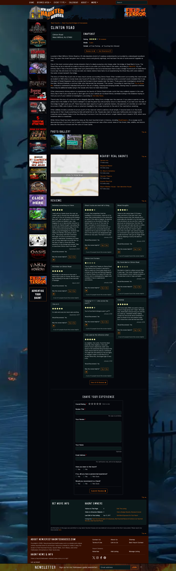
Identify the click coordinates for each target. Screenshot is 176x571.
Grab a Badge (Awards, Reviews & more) (129, 512)
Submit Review (97, 491)
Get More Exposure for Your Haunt (127, 515)
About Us (114, 540)
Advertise (95, 551)
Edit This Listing (121, 508)
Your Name (80, 445)
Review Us (90, 51)
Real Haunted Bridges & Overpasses (74, 23)
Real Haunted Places (97, 520)
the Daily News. (98, 96)
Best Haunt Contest (136, 542)
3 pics (91, 43)
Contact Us (96, 540)
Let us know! (35, 562)
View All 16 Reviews (98, 382)
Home (31, 2)
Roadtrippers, (123, 120)
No (74, 257)
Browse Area (43, 2)
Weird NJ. (132, 66)
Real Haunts (55, 23)
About (84, 2)
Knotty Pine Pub (106, 181)
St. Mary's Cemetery (107, 171)
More (93, 2)
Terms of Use (97, 542)
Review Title (80, 409)
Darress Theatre (106, 176)
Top (143, 132)
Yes (70, 257)
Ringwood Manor (106, 166)
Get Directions (104, 51)
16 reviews (102, 39)
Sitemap (132, 540)
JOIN (134, 567)
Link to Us (114, 542)
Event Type (59, 2)
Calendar (73, 2)
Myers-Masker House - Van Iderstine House (115, 187)
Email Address (81, 455)
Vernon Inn (104, 160)
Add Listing (114, 551)
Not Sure (96, 476)
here (59, 530)
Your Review (81, 419)
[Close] (141, 567)
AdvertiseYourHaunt (38, 294)
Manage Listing (134, 551)
